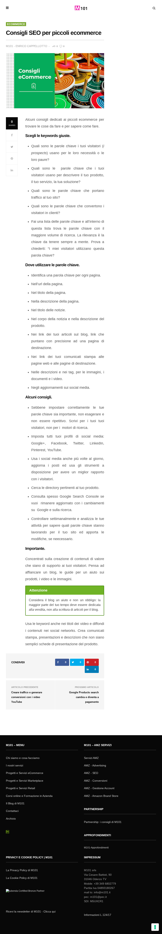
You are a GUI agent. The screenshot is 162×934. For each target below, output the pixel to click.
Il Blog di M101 (15, 803)
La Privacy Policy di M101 (22, 870)
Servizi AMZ (91, 757)
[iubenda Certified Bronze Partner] (26, 896)
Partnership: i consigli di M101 (103, 822)
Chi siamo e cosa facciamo (23, 757)
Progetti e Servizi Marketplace (24, 780)
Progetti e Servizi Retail (20, 788)
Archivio (11, 818)
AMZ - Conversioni (95, 780)
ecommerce (16, 24)
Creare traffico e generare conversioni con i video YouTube (26, 697)
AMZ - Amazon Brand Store (101, 795)
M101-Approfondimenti (96, 847)
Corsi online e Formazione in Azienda (29, 795)
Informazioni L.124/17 (97, 914)
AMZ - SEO (91, 773)
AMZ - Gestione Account (99, 788)
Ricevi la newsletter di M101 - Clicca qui (31, 911)
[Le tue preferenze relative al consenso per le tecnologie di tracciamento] (155, 927)
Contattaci (12, 810)
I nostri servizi (14, 765)
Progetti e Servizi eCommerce (24, 773)
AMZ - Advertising (95, 765)
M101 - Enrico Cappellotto (26, 46)
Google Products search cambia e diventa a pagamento (84, 697)
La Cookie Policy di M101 (22, 877)
